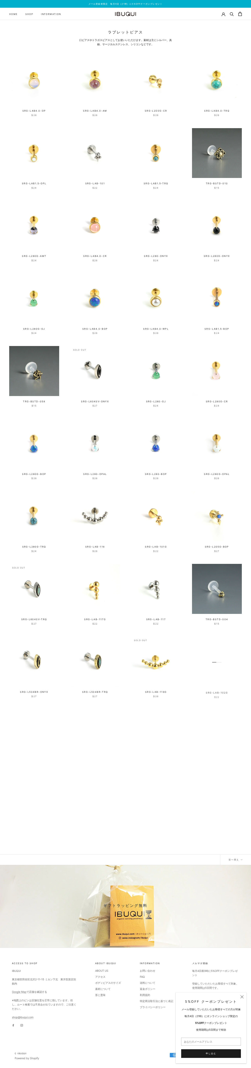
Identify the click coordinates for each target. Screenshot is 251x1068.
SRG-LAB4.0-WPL (156, 328)
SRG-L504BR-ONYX (34, 692)
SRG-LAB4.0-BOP (95, 328)
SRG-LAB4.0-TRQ (217, 110)
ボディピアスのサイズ (108, 982)
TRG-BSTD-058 (34, 401)
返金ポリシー (147, 988)
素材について (103, 988)
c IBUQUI (21, 1053)
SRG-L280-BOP (156, 474)
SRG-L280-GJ (156, 401)
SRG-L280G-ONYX (217, 256)
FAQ (142, 976)
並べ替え (234, 859)
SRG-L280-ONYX (156, 256)
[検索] (232, 14)
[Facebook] (13, 1025)
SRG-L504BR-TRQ (95, 692)
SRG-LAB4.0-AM (95, 110)
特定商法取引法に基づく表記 (156, 1001)
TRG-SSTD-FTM (34, 837)
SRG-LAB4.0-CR (95, 256)
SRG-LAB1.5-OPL (34, 183)
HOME (13, 14)
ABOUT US (101, 970)
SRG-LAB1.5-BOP (217, 328)
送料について (147, 982)
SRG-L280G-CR (217, 401)
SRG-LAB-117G (95, 619)
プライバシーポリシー (153, 1007)
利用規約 (145, 994)
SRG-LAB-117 (156, 619)
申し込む (211, 1053)
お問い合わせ (147, 970)
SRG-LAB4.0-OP (34, 110)
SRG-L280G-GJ (34, 328)
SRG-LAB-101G (156, 546)
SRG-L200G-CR (156, 110)
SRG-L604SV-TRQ (34, 619)
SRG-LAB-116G (156, 692)
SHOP (29, 14)
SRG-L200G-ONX (95, 764)
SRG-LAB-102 (34, 764)
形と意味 (100, 994)
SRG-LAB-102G (217, 692)
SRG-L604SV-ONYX (95, 401)
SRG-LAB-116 (95, 546)
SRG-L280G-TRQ (34, 546)
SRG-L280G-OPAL (217, 474)
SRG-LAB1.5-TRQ (156, 183)
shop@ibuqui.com (22, 1017)
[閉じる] (242, 997)
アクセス (100, 976)
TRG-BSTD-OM (156, 764)
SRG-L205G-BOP (217, 546)
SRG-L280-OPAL (95, 474)
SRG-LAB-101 (95, 183)
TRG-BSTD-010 (217, 183)
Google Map (19, 991)
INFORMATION (51, 14)
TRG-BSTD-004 (217, 619)
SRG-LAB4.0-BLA (217, 764)
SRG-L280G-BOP (34, 474)
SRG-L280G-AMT (34, 256)
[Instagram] (21, 1025)
